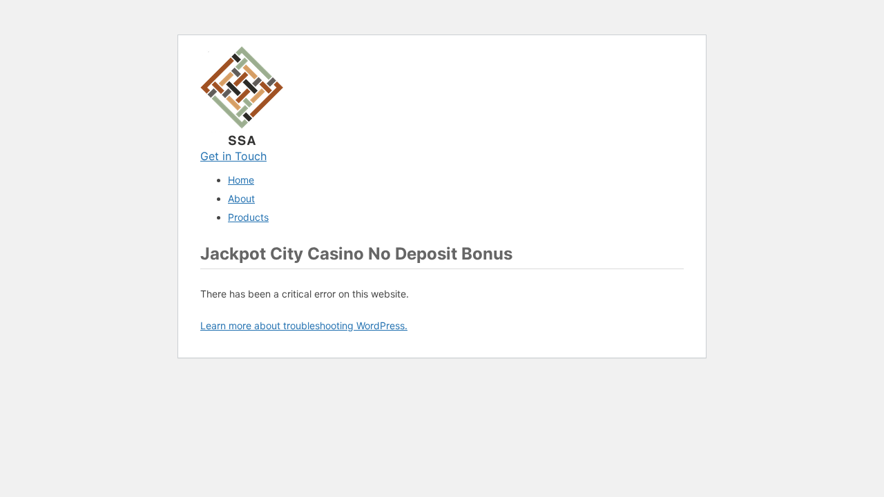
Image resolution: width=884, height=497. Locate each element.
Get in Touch (233, 156)
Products (248, 217)
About (241, 198)
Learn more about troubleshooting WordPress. (303, 325)
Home (241, 180)
